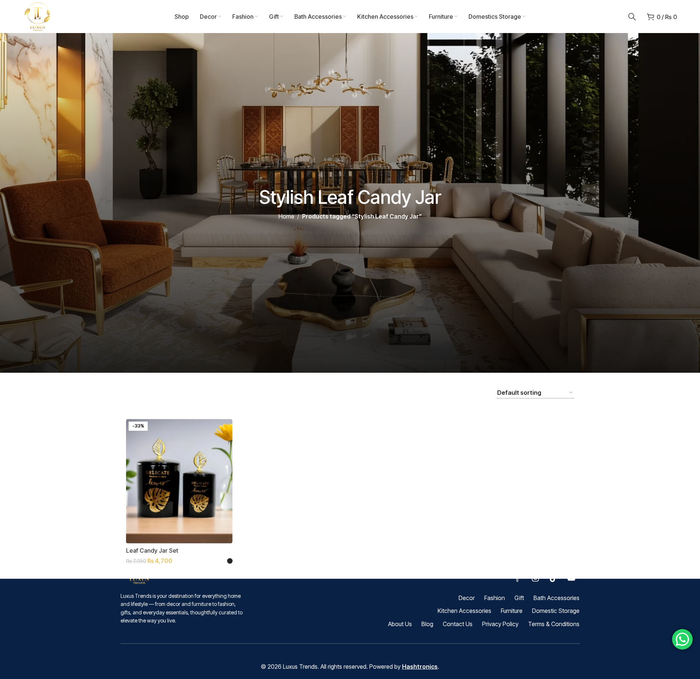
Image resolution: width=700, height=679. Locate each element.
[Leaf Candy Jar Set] (179, 481)
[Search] (632, 16)
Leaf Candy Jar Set (152, 550)
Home (286, 216)
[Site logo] (38, 15)
